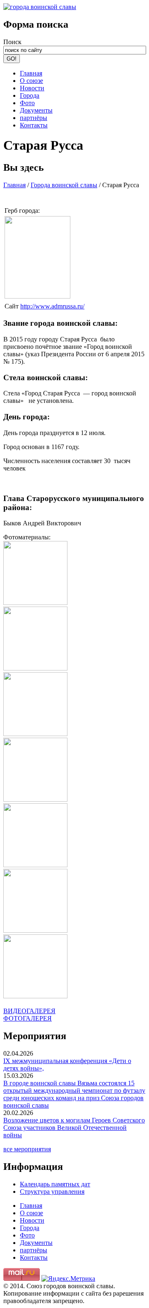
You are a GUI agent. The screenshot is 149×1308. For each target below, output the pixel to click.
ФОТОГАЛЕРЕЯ (27, 1018)
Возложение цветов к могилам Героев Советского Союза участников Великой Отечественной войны (74, 1128)
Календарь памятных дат (55, 1184)
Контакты (34, 125)
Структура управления (52, 1191)
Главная (31, 73)
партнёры (33, 117)
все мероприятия (27, 1149)
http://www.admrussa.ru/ (52, 306)
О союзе (31, 80)
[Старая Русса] (37, 296)
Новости (32, 88)
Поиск (12, 41)
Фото (27, 102)
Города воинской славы (64, 184)
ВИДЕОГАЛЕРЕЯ (29, 1010)
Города (29, 95)
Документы (36, 110)
